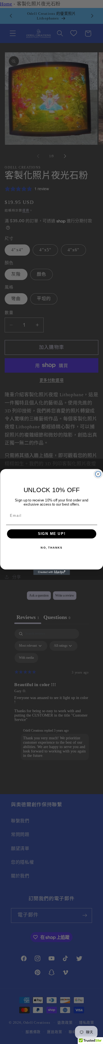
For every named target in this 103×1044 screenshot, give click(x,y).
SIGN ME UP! (51, 534)
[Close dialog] (98, 474)
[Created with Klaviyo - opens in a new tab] (51, 572)
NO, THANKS (51, 547)
